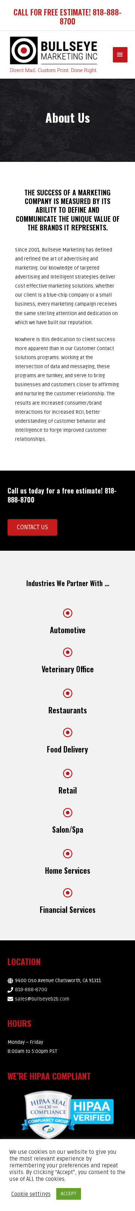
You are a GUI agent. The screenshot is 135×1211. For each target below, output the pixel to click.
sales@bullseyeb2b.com (42, 999)
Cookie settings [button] (31, 1194)
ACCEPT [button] (68, 1194)
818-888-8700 (31, 990)
